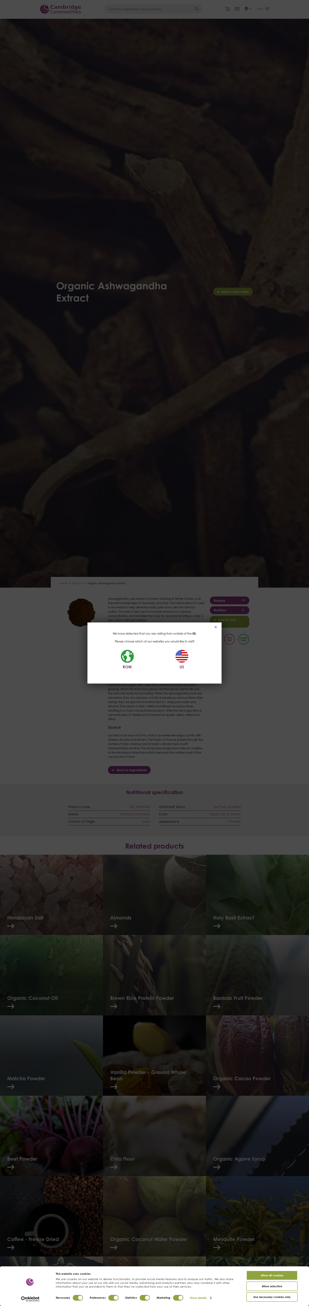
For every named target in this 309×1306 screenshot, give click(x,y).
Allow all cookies (272, 1275)
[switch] (113, 1298)
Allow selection (272, 1286)
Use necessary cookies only (272, 1297)
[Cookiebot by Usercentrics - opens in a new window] (30, 1299)
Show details (198, 1298)
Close (216, 627)
